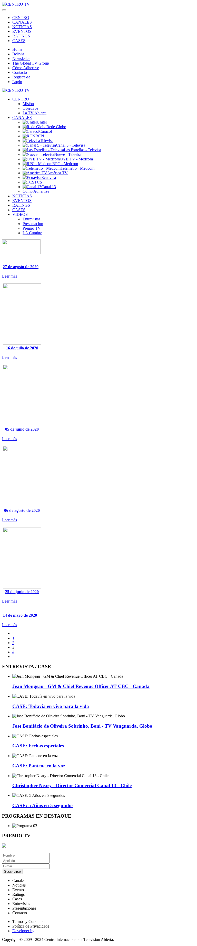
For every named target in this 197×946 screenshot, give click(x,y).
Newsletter (21, 58)
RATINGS (21, 36)
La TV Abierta (34, 113)
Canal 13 (48, 187)
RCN (39, 136)
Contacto (19, 72)
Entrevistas (31, 219)
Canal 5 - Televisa (70, 145)
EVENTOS (22, 31)
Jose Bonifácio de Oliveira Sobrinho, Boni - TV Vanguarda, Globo (82, 726)
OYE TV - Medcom (76, 159)
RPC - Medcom (65, 163)
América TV (57, 173)
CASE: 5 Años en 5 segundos (42, 805)
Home (17, 49)
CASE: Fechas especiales (38, 745)
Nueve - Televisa (68, 154)
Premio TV (32, 228)
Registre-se (21, 77)
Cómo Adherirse (25, 68)
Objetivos (30, 108)
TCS (38, 182)
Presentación (33, 223)
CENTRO (20, 17)
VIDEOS (20, 214)
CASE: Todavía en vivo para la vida (50, 706)
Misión (28, 103)
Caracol (45, 131)
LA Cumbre (32, 233)
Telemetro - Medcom (77, 168)
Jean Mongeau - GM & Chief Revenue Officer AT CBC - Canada (81, 686)
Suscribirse (12, 871)
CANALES (22, 22)
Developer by (23, 931)
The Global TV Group (30, 63)
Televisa (46, 140)
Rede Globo (56, 127)
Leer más (9, 276)
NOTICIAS (22, 27)
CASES (18, 40)
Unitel (42, 122)
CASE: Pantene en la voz (38, 765)
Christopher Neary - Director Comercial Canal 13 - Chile (72, 785)
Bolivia (18, 54)
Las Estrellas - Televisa (82, 150)
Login (17, 81)
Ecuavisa (48, 177)
